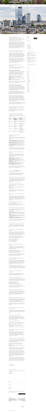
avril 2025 (28, 88)
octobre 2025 (28, 82)
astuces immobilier (12, 107)
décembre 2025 (28, 80)
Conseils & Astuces (11, 5)
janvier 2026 (28, 79)
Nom (9, 381)
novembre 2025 (28, 81)
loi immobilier (16, 170)
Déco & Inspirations (16, 5)
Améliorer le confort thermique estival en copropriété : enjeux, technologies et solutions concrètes (31, 55)
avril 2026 (28, 75)
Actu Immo (31, 5)
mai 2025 (28, 87)
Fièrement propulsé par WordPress (12, 410)
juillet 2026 (28, 72)
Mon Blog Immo (14, 2)
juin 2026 (28, 73)
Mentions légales (22, 406)
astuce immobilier (12, 365)
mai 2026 (28, 74)
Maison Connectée (27, 5)
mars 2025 (28, 89)
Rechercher (35, 38)
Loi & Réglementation (21, 5)
